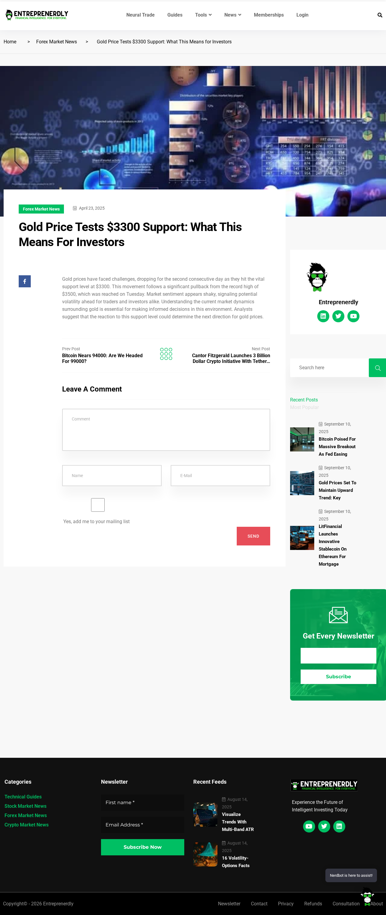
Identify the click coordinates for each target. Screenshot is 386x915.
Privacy (286, 904)
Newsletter (229, 904)
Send (253, 536)
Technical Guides (23, 797)
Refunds (313, 904)
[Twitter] (338, 316)
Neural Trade (140, 15)
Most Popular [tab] (304, 407)
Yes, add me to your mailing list (96, 521)
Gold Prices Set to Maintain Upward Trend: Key (337, 490)
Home (10, 42)
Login (302, 15)
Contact (259, 904)
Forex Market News (56, 42)
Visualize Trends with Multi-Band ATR (238, 822)
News (230, 15)
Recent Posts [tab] (304, 400)
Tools (201, 15)
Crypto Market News (27, 825)
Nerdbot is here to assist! (351, 875)
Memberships (269, 15)
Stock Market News (25, 806)
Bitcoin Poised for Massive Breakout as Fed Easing (337, 446)
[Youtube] (353, 316)
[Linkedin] (323, 316)
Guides (174, 15)
